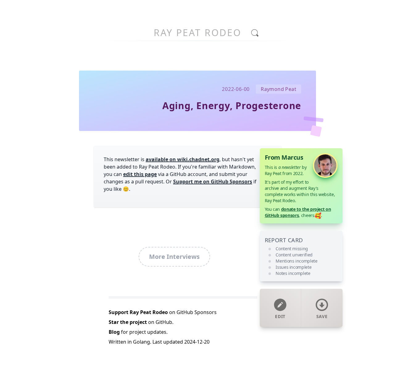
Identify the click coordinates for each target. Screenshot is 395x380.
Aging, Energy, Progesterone (231, 105)
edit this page (140, 174)
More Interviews (174, 256)
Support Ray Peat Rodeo (138, 312)
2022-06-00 (236, 89)
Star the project (128, 322)
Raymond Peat (278, 89)
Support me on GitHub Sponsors (212, 181)
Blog (114, 332)
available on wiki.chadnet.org (182, 159)
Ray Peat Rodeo (197, 32)
